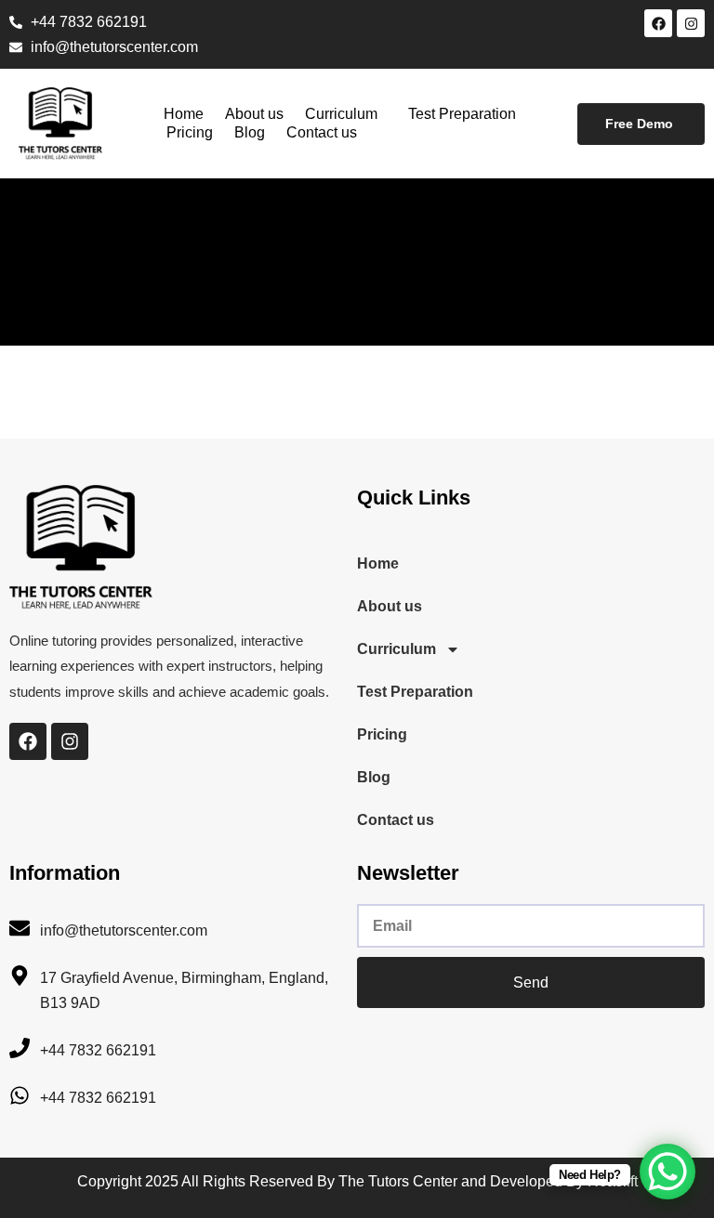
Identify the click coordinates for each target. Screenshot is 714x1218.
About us (254, 114)
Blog (249, 132)
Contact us (321, 132)
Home (184, 114)
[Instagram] (691, 23)
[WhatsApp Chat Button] (667, 1171)
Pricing (189, 132)
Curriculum (341, 114)
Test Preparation (462, 114)
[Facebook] (658, 23)
